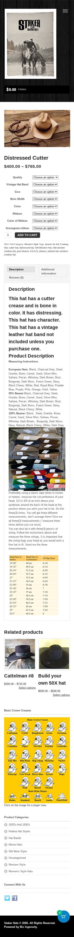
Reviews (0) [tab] (16, 277)
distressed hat (27, 247)
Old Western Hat (43, 247)
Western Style (31, 244)
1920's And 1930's (19, 824)
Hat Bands (15, 838)
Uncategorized (17, 857)
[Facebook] (15, 898)
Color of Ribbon (17, 220)
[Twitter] (7, 898)
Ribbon (17, 213)
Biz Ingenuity (28, 926)
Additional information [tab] (48, 271)
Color (17, 206)
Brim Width (17, 199)
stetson (42, 251)
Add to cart (27, 235)
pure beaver (23, 251)
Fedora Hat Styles (19, 831)
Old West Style (18, 851)
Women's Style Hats (21, 871)
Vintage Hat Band (17, 184)
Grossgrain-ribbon (17, 228)
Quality (17, 177)
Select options (27, 687)
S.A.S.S (34, 251)
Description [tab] (16, 269)
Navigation (65, 10)
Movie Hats (15, 844)
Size (17, 191)
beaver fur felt (52, 244)
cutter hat (13, 247)
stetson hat (53, 251)
